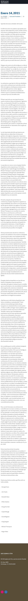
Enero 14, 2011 (10, 13)
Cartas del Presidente (15, 16)
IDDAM (5, 16)
